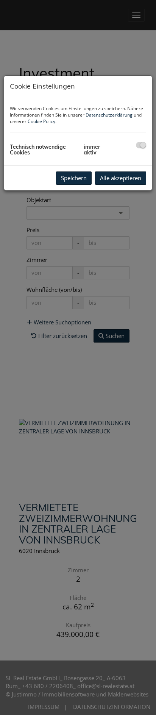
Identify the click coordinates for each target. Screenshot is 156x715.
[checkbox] (141, 145)
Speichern (74, 178)
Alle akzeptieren (120, 178)
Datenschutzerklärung (109, 115)
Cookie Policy (41, 121)
